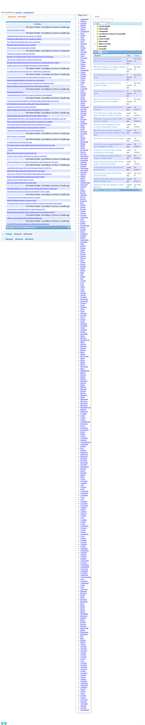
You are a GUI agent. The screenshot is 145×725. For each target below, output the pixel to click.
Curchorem (84, 491)
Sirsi (81, 136)
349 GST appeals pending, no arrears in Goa (21, 200)
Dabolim (83, 473)
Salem (82, 178)
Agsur (82, 693)
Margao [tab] (19, 239)
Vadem (82, 72)
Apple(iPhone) (28, 12)
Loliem (82, 418)
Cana (82, 579)
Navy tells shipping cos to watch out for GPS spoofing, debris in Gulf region (32, 189)
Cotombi (83, 542)
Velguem (83, 52)
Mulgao (83, 344)
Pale (81, 275)
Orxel (82, 289)
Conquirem (84, 534)
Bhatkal (83, 640)
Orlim (82, 291)
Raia (82, 203)
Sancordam (84, 170)
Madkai (83, 387)
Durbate (83, 450)
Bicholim (83, 591)
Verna (82, 33)
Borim (82, 595)
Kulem (82, 432)
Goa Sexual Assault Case (15, 92)
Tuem (82, 91)
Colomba (83, 544)
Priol (82, 219)
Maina (82, 336)
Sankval (83, 187)
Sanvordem (84, 156)
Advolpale (84, 704)
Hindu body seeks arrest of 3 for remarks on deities (24, 39)
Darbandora (84, 467)
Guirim (82, 436)
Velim (82, 50)
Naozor (83, 319)
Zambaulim (84, 19)
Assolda (83, 655)
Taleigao (83, 111)
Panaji (82, 268)
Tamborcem (84, 107)
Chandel (83, 559)
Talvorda (83, 109)
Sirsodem (83, 131)
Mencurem (84, 366)
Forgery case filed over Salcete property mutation (23, 197)
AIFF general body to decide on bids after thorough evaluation (28, 104)
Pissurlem (83, 242)
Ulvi (81, 84)
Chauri (82, 479)
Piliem (82, 250)
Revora (83, 199)
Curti (82, 485)
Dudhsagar (84, 454)
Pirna (82, 244)
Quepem (83, 215)
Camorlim (83, 581)
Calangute (84, 548)
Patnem (83, 256)
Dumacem (84, 452)
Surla (82, 117)
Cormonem (84, 526)
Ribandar (83, 195)
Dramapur (84, 456)
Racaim (83, 209)
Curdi (82, 489)
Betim (82, 608)
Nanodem (83, 326)
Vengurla (83, 44)
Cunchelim (84, 505)
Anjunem (83, 669)
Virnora (83, 27)
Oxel (82, 283)
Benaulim (83, 616)
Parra (82, 260)
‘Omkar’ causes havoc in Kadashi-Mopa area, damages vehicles (28, 65)
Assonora (83, 651)
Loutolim (83, 413)
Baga (82, 638)
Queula (83, 211)
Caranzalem (84, 565)
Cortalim (83, 520)
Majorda (83, 409)
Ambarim (83, 687)
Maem (82, 385)
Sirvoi (82, 129)
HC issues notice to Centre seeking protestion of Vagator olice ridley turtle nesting (34, 203)
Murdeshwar (84, 340)
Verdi (82, 42)
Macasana (83, 401)
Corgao (83, 530)
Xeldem (83, 25)
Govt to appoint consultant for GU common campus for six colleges (29, 122)
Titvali (82, 99)
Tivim (82, 97)
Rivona (83, 193)
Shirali (82, 146)
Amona (83, 677)
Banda (82, 630)
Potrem (82, 221)
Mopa (82, 352)
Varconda (83, 58)
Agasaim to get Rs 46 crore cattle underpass (21, 107)
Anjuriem (83, 667)
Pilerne (82, 252)
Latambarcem (85, 422)
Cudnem (83, 512)
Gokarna (83, 440)
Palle (82, 272)
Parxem (83, 258)
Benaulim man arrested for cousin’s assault (21, 45)
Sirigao (82, 138)
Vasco (82, 56)
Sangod (83, 166)
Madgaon (83, 395)
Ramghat (83, 201)
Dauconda (84, 463)
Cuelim (83, 510)
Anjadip (83, 675)
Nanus (82, 322)
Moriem (83, 348)
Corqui (82, 524)
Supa (82, 189)
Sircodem (83, 134)
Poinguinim (84, 240)
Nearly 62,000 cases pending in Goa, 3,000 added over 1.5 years (28, 110)
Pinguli (82, 246)
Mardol (83, 373)
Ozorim (83, 281)
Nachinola (84, 334)
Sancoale (83, 172)
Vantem (83, 62)
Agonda (83, 696)
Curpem (83, 487)
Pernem (83, 254)
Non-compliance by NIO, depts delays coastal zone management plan (30, 83)
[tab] (38, 16)
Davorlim (83, 460)
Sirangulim (84, 142)
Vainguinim (84, 70)
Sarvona (83, 154)
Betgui (82, 610)
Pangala (83, 266)
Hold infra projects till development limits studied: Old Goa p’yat (29, 125)
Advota (83, 644)
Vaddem (83, 74)
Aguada (83, 698)
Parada (82, 262)
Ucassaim (83, 89)
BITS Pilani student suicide (16, 30)
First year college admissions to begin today (21, 183)
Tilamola (83, 101)
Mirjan (82, 360)
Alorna (82, 689)
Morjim (83, 350)
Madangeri (84, 399)
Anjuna (83, 671)
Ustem (82, 80)
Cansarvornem (85, 577)
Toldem (83, 95)
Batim (82, 620)
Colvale (83, 538)
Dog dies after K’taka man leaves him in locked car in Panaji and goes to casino (33, 63)
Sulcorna (83, 119)
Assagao (83, 657)
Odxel (82, 287)
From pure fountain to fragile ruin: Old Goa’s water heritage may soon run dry (33, 101)
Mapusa (83, 375)
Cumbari (83, 507)
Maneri (82, 377)
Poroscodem (84, 225)
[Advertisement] (42, 6)
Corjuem (83, 528)
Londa (82, 416)
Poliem (82, 238)
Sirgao (82, 140)
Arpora (82, 659)
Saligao (83, 176)
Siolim (82, 127)
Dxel (82, 448)
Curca (82, 497)
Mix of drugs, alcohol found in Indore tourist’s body (24, 60)
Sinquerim (84, 185)
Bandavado (84, 628)
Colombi (83, 540)
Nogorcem (84, 299)
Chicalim (83, 552)
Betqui (82, 612)
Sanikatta (83, 162)
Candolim (83, 573)
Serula (82, 148)
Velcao (82, 54)
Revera (82, 197)
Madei (82, 397)
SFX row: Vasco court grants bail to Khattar (21, 48)
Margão (83, 391)
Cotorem (83, 514)
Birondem (83, 602)
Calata (82, 585)
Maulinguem (84, 371)
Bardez (82, 642)
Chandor (83, 557)
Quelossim (84, 217)
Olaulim (83, 293)
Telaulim (83, 113)
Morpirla (83, 346)
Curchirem (84, 493)
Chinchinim (84, 550)
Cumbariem (84, 583)
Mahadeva (84, 411)
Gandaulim (84, 444)
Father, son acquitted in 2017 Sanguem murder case (24, 218)
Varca (82, 60)
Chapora (83, 555)
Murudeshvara (85, 407)
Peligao (83, 248)
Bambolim (84, 634)
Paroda (82, 264)
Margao (83, 393)
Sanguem (83, 164)
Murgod (83, 338)
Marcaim (83, 389)
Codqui (83, 522)
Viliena (82, 29)
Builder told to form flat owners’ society (20, 180)
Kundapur (84, 428)
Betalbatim (84, 614)
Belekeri (83, 618)
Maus (82, 369)
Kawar (82, 426)
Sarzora (83, 152)
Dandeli (83, 469)
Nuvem (83, 295)
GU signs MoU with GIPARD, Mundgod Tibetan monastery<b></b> (29, 77)
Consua (83, 532)
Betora (82, 606)
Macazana (84, 403)
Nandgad (83, 330)
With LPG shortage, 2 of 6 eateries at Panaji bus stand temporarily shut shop (32, 162)
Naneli (82, 328)
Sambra (83, 174)
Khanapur (83, 424)
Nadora (83, 332)
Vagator (83, 76)
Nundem (83, 297)
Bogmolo (83, 599)
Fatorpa (83, 446)
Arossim (83, 708)
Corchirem (84, 495)
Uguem (83, 87)
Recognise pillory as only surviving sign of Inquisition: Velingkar (28, 86)
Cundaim (83, 501)
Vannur (83, 64)
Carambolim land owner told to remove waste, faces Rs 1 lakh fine (29, 168)
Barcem (83, 624)
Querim (83, 213)
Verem (82, 40)
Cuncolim (83, 503)
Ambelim (83, 681)
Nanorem (83, 324)
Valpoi (82, 68)
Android (18, 12)
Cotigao (83, 516)
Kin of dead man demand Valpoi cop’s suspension (23, 42)
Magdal (83, 383)
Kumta (82, 434)
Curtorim (83, 483)
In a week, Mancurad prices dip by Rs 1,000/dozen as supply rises (29, 71)
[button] (68, 227)
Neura (82, 305)
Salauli (82, 181)
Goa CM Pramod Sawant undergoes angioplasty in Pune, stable (28, 192)
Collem (83, 546)
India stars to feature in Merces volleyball (21, 54)
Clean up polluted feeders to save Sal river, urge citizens (25, 80)
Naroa (82, 317)
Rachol (82, 191)
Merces (83, 364)
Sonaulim (83, 123)
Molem (82, 354)
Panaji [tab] (19, 234)
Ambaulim (84, 685)
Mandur (83, 379)
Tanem (82, 105)
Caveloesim (84, 561)
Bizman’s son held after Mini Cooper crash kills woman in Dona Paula (30, 57)
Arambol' (83, 665)
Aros (82, 661)
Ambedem (84, 683)
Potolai (82, 223)
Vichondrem (84, 31)
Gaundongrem (85, 442)
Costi (82, 518)
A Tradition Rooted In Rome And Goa (19, 142)
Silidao (82, 144)
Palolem (83, 236)
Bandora (83, 626)
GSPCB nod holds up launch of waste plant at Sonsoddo (26, 171)
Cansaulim (84, 571)
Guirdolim (84, 438)
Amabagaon (84, 710)
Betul (82, 604)
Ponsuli (83, 230)
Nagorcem (84, 301)
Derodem (83, 458)
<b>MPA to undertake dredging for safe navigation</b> (25, 130)
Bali (81, 636)
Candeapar (84, 575)
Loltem (82, 420)
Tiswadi (83, 115)
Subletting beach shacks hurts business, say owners (24, 36)
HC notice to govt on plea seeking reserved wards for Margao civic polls (31, 145)
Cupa (82, 499)
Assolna (83, 653)
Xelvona (83, 23)
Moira (82, 358)
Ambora (83, 679)
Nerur (82, 309)
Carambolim (84, 567)
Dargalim (83, 465)
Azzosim (83, 649)
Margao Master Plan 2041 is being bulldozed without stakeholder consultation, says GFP (36, 119)
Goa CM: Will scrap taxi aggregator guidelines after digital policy (28, 224)
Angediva (83, 673)
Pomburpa (84, 234)
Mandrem (83, 381)
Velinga (83, 48)
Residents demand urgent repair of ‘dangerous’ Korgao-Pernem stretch (31, 212)
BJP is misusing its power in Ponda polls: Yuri (22, 153)
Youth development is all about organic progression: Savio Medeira (29, 95)
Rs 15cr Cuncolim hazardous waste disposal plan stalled (25, 177)
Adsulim (83, 706)
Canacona (83, 481)
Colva (82, 536)
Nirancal (83, 303)
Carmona (83, 563)
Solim (82, 125)
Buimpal (83, 593)
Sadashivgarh (85, 183)
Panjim (82, 270)
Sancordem (84, 168)
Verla (82, 37)
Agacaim (83, 702)
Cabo (82, 587)
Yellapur (83, 21)
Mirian (82, 362)
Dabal (82, 477)
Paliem (82, 277)
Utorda (82, 78)
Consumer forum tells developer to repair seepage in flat (26, 209)
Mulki (82, 342)
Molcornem (84, 356)
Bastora (83, 622)
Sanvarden (84, 158)
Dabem (83, 475)
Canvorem (84, 569)
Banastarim (84, 632)
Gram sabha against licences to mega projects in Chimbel (26, 127)
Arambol (83, 663)
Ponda (82, 232)
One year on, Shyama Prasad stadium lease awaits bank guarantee (29, 174)
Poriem (82, 228)
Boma (82, 597)
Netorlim (83, 307)
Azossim (83, 646)
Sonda (82, 121)
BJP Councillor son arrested (16, 136)
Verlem (82, 35)
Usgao (82, 82)
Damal (82, 471)
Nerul (82, 311)
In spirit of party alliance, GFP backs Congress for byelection (27, 156)
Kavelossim (84, 430)
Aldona (83, 691)
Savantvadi (84, 150)
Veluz (82, 46)
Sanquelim (84, 160)
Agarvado (83, 700)
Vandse (83, 66)
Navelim (83, 313)
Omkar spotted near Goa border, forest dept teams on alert (27, 116)
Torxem (83, 93)
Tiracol (82, 103)
